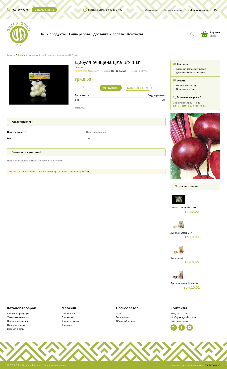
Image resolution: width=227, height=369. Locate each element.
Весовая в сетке (16, 329)
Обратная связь (179, 321)
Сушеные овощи (16, 325)
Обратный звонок (44, 9)
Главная (11, 55)
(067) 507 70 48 (20, 9)
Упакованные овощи (18, 317)
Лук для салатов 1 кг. (181, 233)
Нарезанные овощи (18, 321)
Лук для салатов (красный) (184, 283)
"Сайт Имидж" (212, 365)
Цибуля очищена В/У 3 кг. (183, 207)
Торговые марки (70, 321)
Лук (42, 55)
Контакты (67, 325)
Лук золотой (176, 258)
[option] (195, 146)
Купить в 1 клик (137, 87)
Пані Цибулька (118, 71)
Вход (87, 171)
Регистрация (123, 317)
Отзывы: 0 (93, 71)
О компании (68, 313)
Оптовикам (68, 317)
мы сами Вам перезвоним (192, 105)
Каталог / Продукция (28, 55)
